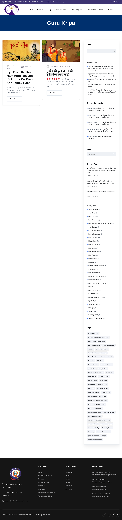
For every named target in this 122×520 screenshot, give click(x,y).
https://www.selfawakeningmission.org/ (104, 475)
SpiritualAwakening (93, 428)
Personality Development (96, 276)
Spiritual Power (93, 304)
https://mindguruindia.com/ (100, 496)
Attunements (69, 486)
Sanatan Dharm (93, 290)
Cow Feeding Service (102, 349)
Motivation (91, 262)
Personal (67, 482)
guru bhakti (91, 368)
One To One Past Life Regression (97, 400)
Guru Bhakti (92, 227)
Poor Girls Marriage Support (97, 283)
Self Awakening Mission (15, 515)
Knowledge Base (77, 10)
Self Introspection (93, 294)
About (101, 10)
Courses (40, 10)
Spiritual (91, 301)
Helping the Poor (102, 368)
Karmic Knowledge (94, 234)
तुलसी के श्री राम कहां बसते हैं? (95, 439)
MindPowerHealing (102, 388)
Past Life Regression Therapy (96, 404)
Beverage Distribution (94, 345)
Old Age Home (106, 392)
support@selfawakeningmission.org (54, 2)
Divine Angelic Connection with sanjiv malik (100, 357)
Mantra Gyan (92, 241)
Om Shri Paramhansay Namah (97, 396)
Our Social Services (60, 10)
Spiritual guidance (107, 428)
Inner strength (92, 376)
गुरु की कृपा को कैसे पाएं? (93, 436)
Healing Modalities (94, 230)
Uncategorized (93, 315)
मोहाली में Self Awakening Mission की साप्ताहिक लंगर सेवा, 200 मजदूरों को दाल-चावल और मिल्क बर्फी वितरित (102, 92)
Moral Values (92, 258)
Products (41, 479)
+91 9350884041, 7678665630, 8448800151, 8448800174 (21, 2)
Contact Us (41, 486)
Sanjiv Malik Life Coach (94, 412)
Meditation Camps (94, 251)
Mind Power (92, 255)
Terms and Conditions (45, 496)
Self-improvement (109, 412)
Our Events (91, 269)
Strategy (91, 308)
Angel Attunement (93, 333)
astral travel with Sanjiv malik (96, 341)
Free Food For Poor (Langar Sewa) (99, 223)
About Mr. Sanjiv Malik (45, 475)
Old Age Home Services (96, 265)
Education (91, 216)
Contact (110, 10)
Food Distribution (93, 365)
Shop (49, 10)
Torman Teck (46, 515)
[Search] (113, 154)
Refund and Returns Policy (46, 492)
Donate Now (92, 10)
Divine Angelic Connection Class (97, 353)
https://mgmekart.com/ (99, 489)
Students (91, 311)
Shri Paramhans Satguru (96, 297)
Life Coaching (92, 237)
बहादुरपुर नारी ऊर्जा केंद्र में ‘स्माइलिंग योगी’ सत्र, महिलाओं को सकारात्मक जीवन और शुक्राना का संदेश (100, 182)
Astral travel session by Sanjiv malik (98, 337)
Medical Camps (93, 244)
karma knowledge (104, 376)
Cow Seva (91, 213)
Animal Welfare (93, 209)
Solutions (102, 424)
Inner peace (109, 372)
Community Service (108, 345)
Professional (69, 472)
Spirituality (91, 432)
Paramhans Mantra (94, 272)
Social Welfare (92, 424)
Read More (13, 99)
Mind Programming (93, 392)
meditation (91, 388)
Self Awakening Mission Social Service (99, 420)
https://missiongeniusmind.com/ (102, 482)
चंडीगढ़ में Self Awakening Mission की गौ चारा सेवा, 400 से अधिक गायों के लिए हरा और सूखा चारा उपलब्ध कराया (101, 68)
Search (90, 44)
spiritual (110, 424)
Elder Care (100, 361)
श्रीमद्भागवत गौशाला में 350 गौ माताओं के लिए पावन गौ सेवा (100, 193)
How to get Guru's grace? (95, 372)
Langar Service (92, 380)
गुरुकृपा (104, 436)
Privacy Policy (42, 489)
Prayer (90, 287)
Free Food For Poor (106, 365)
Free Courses (69, 489)
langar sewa (103, 380)
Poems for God (93, 279)
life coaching (91, 384)
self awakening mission (94, 416)
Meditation (91, 248)
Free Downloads (93, 220)
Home (32, 10)
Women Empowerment (95, 318)
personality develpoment (95, 408)
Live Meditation (102, 384)
